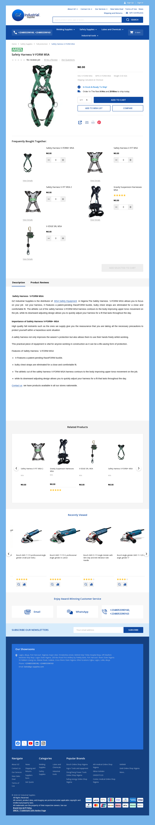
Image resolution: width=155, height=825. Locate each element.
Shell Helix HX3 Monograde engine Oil (128, 555)
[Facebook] (17, 743)
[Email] (87, 122)
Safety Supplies (87, 29)
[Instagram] (43, 743)
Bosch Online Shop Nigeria (77, 764)
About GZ (72, 9)
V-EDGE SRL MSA (54, 226)
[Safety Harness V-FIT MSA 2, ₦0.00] (34, 452)
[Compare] (19, 584)
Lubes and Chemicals (111, 29)
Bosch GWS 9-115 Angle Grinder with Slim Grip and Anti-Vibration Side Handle (26, 557)
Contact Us (85, 9)
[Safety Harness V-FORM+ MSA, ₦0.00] (121, 452)
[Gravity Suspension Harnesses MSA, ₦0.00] (63, 452)
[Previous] (16, 468)
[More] (77, 9)
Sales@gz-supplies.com (34, 667)
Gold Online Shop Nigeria (129, 768)
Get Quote (29, 782)
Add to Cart (118, 99)
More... (122, 772)
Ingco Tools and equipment (77, 768)
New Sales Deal (116, 9)
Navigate (17, 758)
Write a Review (50, 59)
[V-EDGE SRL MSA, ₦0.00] (92, 452)
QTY (81, 100)
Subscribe (133, 630)
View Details (28, 180)
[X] (24, 743)
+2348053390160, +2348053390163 (39, 663)
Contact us (17, 385)
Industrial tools (89, 35)
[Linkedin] (37, 743)
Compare (127, 108)
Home (14, 44)
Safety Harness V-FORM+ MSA (60, 148)
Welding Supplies (64, 29)
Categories (45, 758)
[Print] (93, 122)
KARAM (123, 764)
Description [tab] (18, 282)
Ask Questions (68, 59)
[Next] (138, 468)
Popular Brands (75, 758)
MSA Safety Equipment (65, 301)
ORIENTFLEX (98, 775)
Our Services (100, 9)
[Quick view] (44, 495)
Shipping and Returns (113, 13)
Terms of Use (131, 9)
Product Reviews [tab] (40, 282)
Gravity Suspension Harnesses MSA (128, 188)
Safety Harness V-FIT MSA (126, 148)
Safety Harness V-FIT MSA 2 (59, 187)
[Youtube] (30, 743)
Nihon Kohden (98, 771)
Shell (81, 564)
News (141, 9)
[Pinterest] (99, 122)
